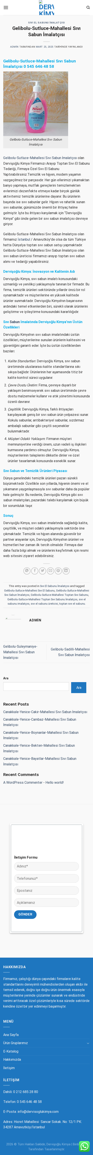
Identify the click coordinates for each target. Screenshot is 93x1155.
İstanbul (24, 239)
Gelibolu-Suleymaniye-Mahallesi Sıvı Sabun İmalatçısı (20, 652)
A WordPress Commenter (22, 782)
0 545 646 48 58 (39, 66)
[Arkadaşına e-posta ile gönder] (50, 570)
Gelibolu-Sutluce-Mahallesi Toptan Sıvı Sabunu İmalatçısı (42, 599)
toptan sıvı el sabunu (72, 603)
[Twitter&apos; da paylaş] (42, 570)
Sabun (15, 322)
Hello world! (54, 782)
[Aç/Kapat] (88, 1043)
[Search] (88, 7)
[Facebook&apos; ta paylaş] (34, 570)
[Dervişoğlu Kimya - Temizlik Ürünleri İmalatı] (46, 7)
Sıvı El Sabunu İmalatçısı (46, 22)
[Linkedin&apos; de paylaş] (66, 570)
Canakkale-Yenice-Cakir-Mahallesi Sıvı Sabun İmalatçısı (45, 712)
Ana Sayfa (11, 1035)
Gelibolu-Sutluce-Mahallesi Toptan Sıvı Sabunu (59, 594)
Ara (5, 678)
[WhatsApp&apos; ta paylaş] (26, 570)
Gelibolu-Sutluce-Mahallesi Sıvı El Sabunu (29, 590)
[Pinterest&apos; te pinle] (58, 570)
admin (14, 46)
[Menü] (5, 7)
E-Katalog (10, 1051)
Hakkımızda (12, 1059)
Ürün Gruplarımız (15, 1043)
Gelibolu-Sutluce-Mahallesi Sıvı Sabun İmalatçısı (40, 158)
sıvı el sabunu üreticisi (44, 603)
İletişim (9, 1068)
